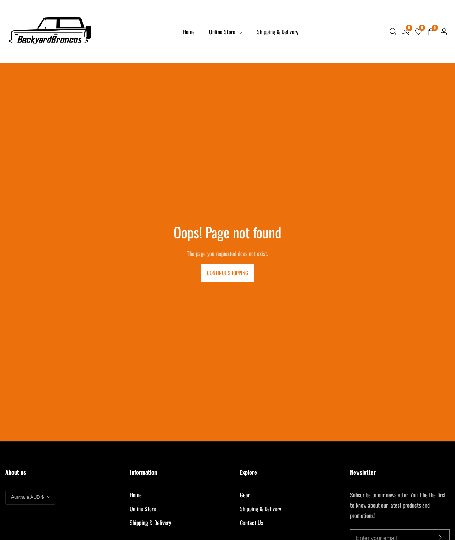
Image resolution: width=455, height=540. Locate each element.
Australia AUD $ (28, 497)
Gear (245, 495)
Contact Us (251, 522)
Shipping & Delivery (277, 31)
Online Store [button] (223, 31)
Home (189, 31)
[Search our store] (393, 31)
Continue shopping (227, 273)
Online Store (143, 508)
